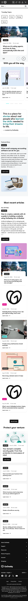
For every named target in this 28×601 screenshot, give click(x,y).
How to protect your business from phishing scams (12, 474)
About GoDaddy (5, 542)
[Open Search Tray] (13, 2)
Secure (4, 22)
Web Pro (4, 210)
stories (6, 116)
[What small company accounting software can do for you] (14, 184)
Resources (3, 550)
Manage (19, 17)
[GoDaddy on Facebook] (2, 576)
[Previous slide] (18, 58)
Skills (4, 336)
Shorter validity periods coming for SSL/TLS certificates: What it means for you (14, 528)
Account (3, 557)
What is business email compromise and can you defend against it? (13, 492)
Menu (2, 6)
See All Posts (5, 207)
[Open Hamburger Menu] (1, 2)
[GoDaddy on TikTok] (9, 576)
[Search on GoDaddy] (25, 6)
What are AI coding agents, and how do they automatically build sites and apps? (13, 49)
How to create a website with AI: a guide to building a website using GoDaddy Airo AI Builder (13, 216)
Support (3, 546)
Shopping (3, 561)
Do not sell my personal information (14, 584)
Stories (5, 83)
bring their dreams (13, 124)
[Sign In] (22, 2)
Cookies (20, 581)
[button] (7, 103)
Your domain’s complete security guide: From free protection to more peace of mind (13, 452)
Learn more (5, 97)
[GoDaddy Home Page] (7, 566)
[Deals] (16, 2)
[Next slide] (23, 58)
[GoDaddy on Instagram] (6, 576)
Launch (4, 17)
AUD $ (23, 572)
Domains (5, 368)
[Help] (19, 2)
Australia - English (5, 572)
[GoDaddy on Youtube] (17, 576)
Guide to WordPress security (11, 510)
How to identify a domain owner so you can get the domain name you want (12, 93)
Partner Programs (5, 553)
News (4, 304)
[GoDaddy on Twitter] (13, 576)
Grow (11, 17)
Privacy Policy (13, 581)
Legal (7, 581)
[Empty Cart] (25, 2)
